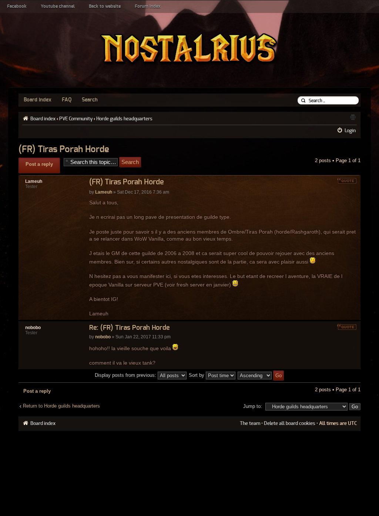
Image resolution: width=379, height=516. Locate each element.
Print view (353, 117)
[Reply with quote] (347, 180)
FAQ (66, 100)
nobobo (103, 336)
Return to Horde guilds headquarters (61, 406)
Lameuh (103, 192)
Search (90, 100)
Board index (37, 100)
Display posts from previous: (126, 375)
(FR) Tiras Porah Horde (64, 149)
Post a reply (39, 164)
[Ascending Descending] (261, 375)
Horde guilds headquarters (124, 118)
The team (250, 423)
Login (350, 130)
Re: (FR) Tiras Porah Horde (129, 328)
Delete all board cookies (289, 423)
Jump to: (252, 406)
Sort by (197, 375)
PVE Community (76, 118)
